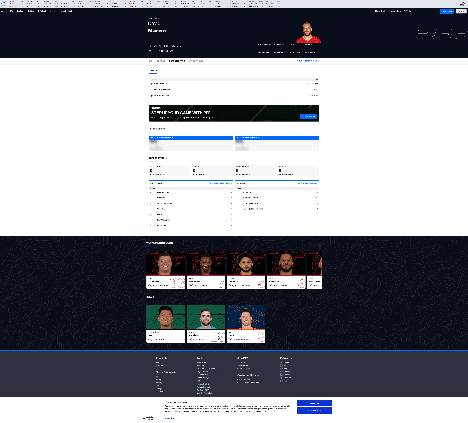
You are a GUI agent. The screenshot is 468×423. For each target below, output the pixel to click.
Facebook (287, 372)
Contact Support (243, 379)
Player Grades (202, 372)
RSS (285, 381)
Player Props (202, 362)
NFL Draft (159, 392)
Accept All (314, 403)
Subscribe (241, 362)
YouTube (287, 369)
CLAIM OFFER (446, 11)
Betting (158, 379)
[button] (308, 116)
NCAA (4, 5)
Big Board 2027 (203, 390)
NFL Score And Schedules (207, 369)
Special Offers (242, 366)
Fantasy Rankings (204, 387)
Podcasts (287, 378)
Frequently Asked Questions (248, 383)
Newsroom (160, 366)
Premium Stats (202, 375)
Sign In (461, 11)
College (159, 389)
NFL (4, 2)
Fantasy (159, 383)
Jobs (158, 362)
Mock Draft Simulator (205, 393)
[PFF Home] (3, 11)
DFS (157, 386)
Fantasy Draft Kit (203, 384)
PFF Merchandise (244, 369)
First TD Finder (202, 366)
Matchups (200, 381)
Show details (170, 418)
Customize (313, 410)
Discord (287, 375)
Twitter (286, 362)
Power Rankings (203, 378)
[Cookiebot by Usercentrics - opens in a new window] (149, 418)
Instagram (288, 366)
